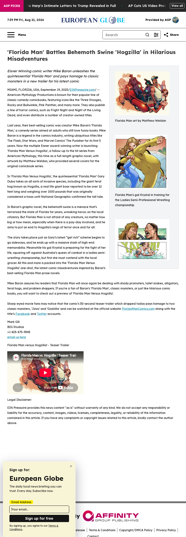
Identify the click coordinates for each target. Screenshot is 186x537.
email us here (16, 337)
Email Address (21, 502)
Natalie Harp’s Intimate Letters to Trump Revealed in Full (67, 6)
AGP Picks (12, 6)
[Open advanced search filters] (156, 35)
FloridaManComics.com (138, 309)
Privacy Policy (166, 530)
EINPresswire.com (82, 90)
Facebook (22, 314)
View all (177, 5)
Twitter (42, 314)
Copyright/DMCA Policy (135, 530)
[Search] (147, 35)
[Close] (71, 466)
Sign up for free (39, 518)
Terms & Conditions (102, 530)
